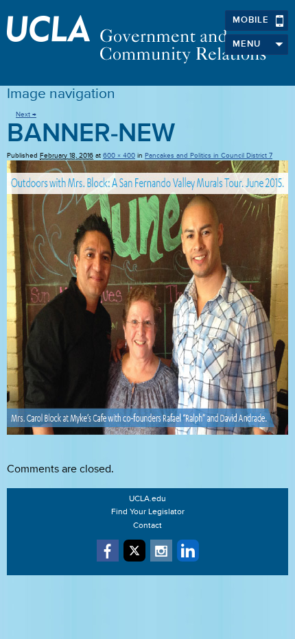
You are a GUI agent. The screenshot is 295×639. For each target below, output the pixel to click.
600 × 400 (119, 155)
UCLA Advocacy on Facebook (108, 551)
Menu (247, 44)
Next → (26, 114)
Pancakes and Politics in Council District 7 (208, 155)
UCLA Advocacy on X (134, 551)
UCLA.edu (147, 499)
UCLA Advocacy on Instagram (161, 551)
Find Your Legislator (148, 512)
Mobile (251, 20)
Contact (147, 526)
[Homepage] (147, 39)
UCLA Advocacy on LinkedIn (188, 551)
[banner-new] (147, 297)
